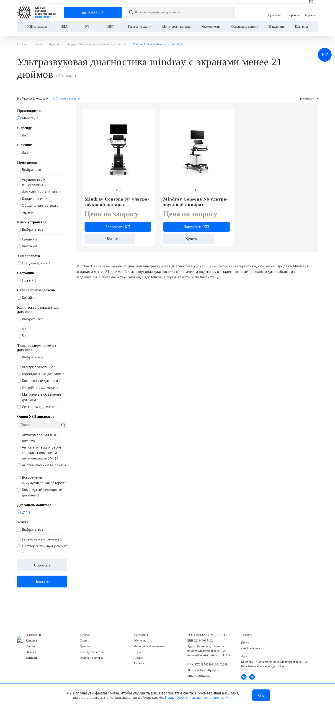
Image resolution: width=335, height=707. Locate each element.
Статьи (30, 646)
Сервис (138, 652)
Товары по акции (139, 26)
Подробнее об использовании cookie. (198, 697)
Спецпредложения (91, 652)
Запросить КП (118, 226)
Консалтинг (141, 635)
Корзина (310, 12)
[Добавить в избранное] (228, 114)
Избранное (293, 12)
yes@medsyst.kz (251, 648)
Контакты (301, 26)
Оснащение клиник (244, 26)
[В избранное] (149, 114)
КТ (87, 26)
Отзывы (31, 652)
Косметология (210, 26)
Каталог (85, 635)
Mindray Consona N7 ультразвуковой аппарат (117, 201)
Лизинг (138, 657)
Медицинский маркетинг (149, 646)
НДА (64, 26)
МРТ (110, 26)
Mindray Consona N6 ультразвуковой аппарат (195, 201)
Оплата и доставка (91, 657)
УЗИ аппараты (37, 26)
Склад (84, 640)
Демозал (85, 646)
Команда (31, 640)
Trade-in (139, 663)
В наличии (276, 26)
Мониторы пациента (176, 26)
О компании (33, 635)
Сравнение (275, 12)
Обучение (140, 640)
